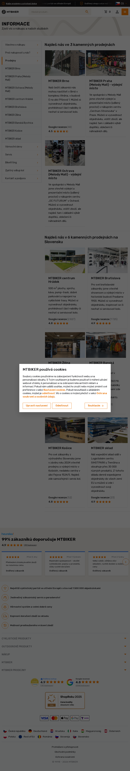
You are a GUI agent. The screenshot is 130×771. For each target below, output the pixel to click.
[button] (48, 393)
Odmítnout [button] (62, 405)
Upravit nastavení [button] (37, 405)
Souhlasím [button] (96, 406)
